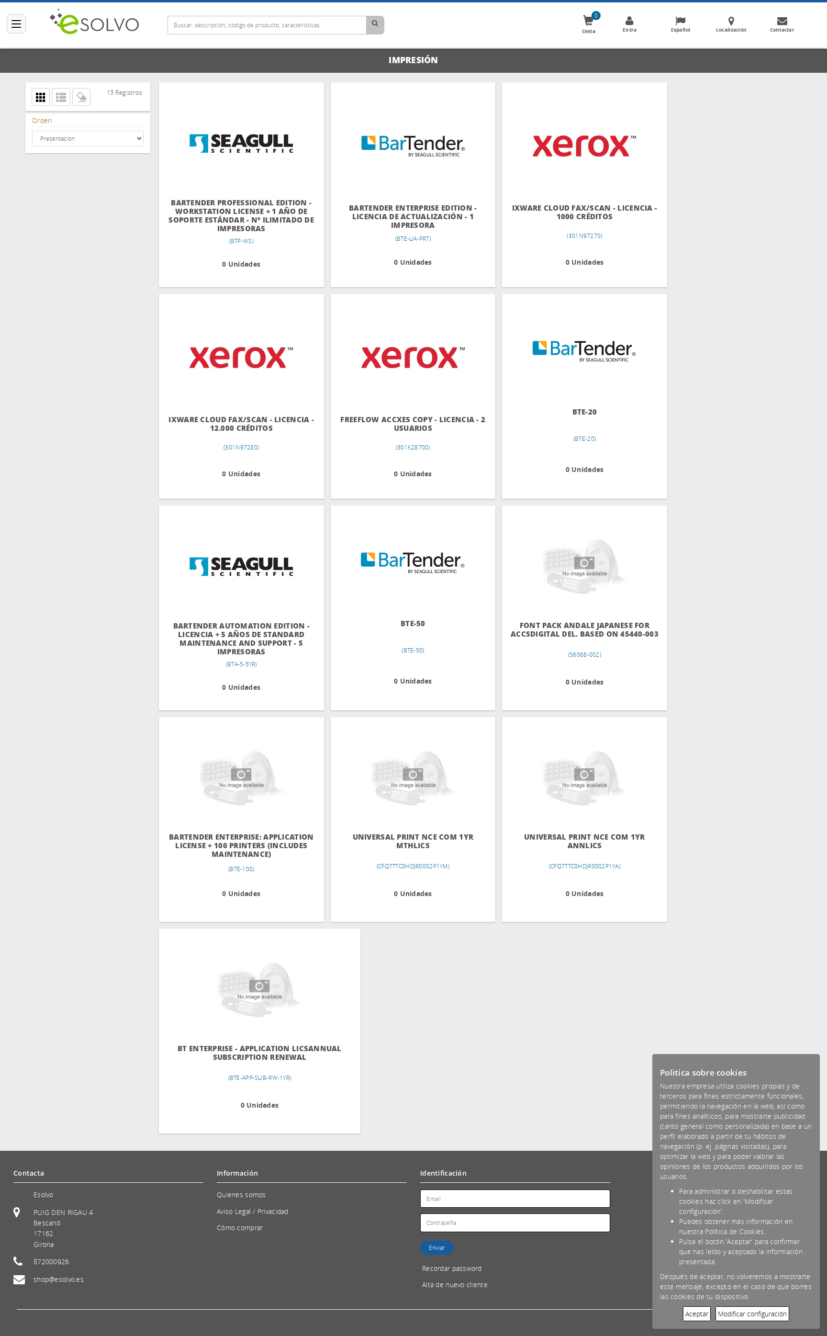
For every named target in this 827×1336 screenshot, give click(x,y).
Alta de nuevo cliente (455, 1284)
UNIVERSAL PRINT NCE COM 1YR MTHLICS (405, 841)
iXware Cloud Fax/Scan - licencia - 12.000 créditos (239, 424)
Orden (42, 120)
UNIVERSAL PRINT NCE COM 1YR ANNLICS (571, 841)
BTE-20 (571, 411)
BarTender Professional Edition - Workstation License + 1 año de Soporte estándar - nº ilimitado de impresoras (239, 215)
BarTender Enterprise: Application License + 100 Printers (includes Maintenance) (239, 845)
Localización (731, 29)
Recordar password (452, 1268)
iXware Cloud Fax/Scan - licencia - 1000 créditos (571, 212)
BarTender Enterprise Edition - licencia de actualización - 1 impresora (405, 216)
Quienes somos (241, 1194)
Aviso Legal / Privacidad (253, 1211)
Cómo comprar (240, 1227)
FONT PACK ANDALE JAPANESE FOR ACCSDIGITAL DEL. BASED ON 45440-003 (571, 634)
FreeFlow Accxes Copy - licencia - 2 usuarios (405, 424)
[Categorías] (16, 24)
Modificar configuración (752, 1313)
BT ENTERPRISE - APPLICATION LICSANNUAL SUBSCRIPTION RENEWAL (239, 1053)
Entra (630, 29)
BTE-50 (404, 623)
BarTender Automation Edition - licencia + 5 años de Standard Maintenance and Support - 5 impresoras (238, 638)
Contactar (782, 29)
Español (681, 29)
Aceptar (696, 1313)
